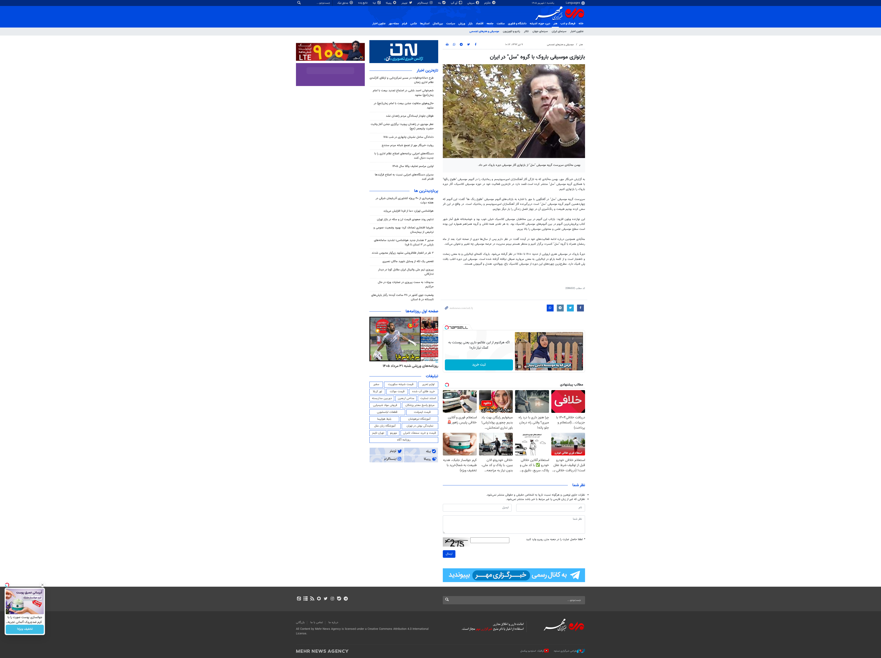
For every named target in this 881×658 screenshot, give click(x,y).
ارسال (449, 554)
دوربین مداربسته (382, 398)
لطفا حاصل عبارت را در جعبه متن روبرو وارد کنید (555, 539)
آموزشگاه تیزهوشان (419, 419)
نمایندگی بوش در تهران (420, 426)
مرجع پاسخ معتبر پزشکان (420, 405)
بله (440, 3)
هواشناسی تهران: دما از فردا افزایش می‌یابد (408, 211)
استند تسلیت (428, 398)
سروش (471, 3)
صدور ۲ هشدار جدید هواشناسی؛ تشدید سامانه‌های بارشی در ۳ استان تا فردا (404, 242)
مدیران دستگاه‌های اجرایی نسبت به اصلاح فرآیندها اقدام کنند (404, 176)
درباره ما (333, 622)
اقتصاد (479, 23)
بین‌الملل (438, 23)
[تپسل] (446, 327)
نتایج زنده (363, 3)
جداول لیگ (343, 3)
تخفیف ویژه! (25, 629)
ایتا (375, 3)
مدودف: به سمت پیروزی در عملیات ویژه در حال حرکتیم (406, 284)
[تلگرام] (345, 599)
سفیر (376, 384)
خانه (581, 23)
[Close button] (42, 585)
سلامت (501, 23)
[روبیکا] (319, 599)
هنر (555, 23)
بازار (470, 23)
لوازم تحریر (428, 384)
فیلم (404, 23)
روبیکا (389, 3)
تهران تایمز (378, 433)
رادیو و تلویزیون (511, 31)
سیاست (450, 23)
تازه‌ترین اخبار (427, 71)
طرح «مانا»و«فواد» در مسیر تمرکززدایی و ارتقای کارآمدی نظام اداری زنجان (402, 80)
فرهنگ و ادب (567, 23)
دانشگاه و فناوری (517, 23)
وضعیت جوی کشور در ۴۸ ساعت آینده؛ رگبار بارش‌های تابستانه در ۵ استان (402, 297)
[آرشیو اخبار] (305, 599)
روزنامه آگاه (403, 440)
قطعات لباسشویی (387, 412)
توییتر (404, 3)
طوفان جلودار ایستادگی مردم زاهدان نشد (410, 116)
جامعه (490, 23)
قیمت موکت (397, 391)
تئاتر (526, 31)
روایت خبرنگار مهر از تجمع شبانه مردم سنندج (408, 145)
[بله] (339, 599)
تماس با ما (316, 622)
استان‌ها (424, 23)
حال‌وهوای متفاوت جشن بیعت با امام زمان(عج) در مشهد (404, 105)
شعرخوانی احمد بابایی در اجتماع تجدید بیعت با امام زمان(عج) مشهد (403, 92)
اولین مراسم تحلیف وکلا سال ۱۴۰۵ (413, 166)
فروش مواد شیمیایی (385, 405)
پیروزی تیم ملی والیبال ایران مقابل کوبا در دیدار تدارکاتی (406, 271)
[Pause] (519, 366)
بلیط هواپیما (384, 419)
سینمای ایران (559, 31)
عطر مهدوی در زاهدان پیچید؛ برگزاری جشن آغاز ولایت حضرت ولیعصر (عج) (402, 126)
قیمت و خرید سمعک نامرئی (419, 433)
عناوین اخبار (576, 31)
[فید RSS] (312, 599)
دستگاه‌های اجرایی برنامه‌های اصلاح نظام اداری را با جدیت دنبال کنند (404, 155)
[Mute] (526, 366)
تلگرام (487, 3)
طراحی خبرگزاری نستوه (565, 651)
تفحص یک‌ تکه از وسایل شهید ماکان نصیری (408, 261)
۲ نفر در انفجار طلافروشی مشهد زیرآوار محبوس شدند (403, 253)
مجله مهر (394, 23)
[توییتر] (326, 599)
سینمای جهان (540, 31)
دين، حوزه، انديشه (540, 23)
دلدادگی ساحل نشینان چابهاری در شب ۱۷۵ (408, 137)
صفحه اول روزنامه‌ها (422, 311)
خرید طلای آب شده (423, 391)
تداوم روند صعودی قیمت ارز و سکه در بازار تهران (405, 219)
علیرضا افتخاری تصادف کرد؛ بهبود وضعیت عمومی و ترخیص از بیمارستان (404, 229)
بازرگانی (300, 622)
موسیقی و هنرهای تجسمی (484, 31)
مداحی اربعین (406, 398)
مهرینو (393, 433)
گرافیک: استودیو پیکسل (532, 651)
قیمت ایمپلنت (422, 412)
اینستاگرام (423, 3)
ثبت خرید (479, 365)
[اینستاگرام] (332, 599)
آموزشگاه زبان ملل (385, 426)
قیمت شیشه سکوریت (400, 384)
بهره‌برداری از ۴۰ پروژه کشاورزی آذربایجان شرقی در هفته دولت (405, 200)
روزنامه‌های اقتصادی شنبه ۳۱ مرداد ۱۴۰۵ (409, 366)
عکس (413, 23)
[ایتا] (299, 599)
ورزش (461, 23)
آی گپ (454, 3)
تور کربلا (377, 391)
